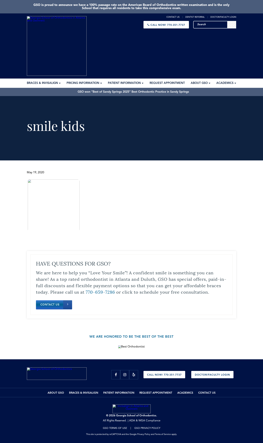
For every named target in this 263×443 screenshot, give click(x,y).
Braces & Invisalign (83, 393)
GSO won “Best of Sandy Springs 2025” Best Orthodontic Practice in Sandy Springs (133, 91)
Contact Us (173, 17)
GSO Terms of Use (115, 428)
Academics (185, 393)
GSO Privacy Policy (147, 428)
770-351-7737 (167, 25)
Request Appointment (155, 393)
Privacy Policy (143, 434)
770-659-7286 (100, 291)
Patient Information (118, 393)
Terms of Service (163, 434)
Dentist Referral (195, 17)
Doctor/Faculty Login (223, 17)
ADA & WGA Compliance (144, 420)
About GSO (56, 393)
